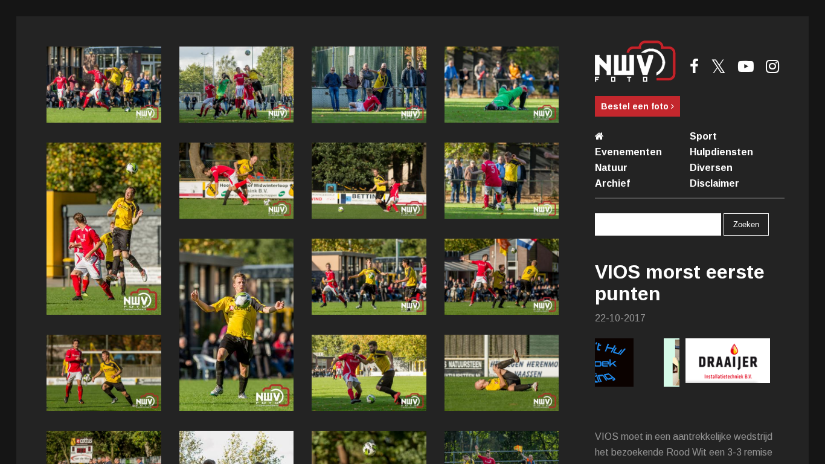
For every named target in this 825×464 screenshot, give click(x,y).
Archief (612, 183)
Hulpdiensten (721, 152)
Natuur (611, 168)
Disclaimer (714, 183)
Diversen (711, 168)
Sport (703, 136)
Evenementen (628, 152)
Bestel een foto (636, 106)
